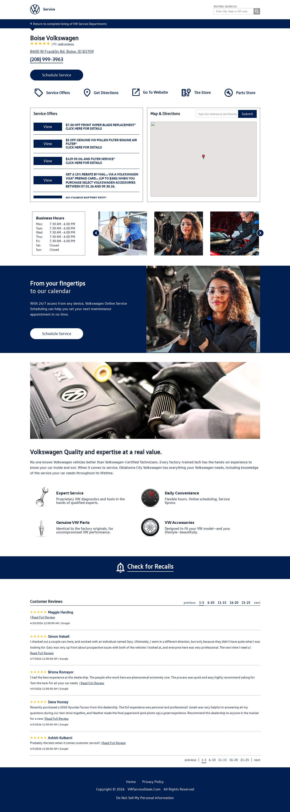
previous (190, 602)
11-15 (222, 602)
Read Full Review (43, 617)
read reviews (66, 44)
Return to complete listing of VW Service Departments (70, 24)
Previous (95, 233)
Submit (247, 114)
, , (62, 51)
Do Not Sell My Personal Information (145, 797)
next (257, 602)
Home (131, 781)
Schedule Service (56, 75)
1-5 (201, 602)
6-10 (211, 602)
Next (260, 233)
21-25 (246, 602)
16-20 (234, 602)
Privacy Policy (153, 781)
